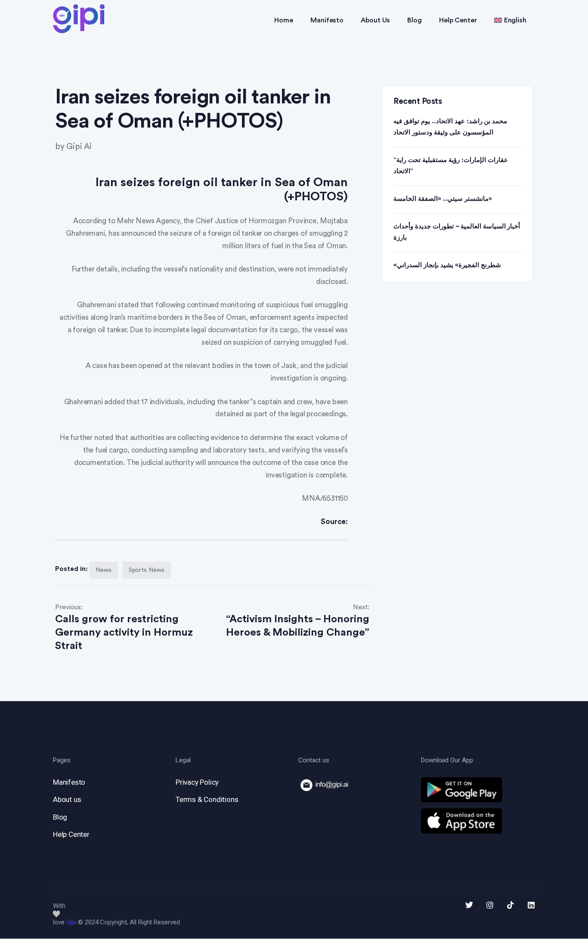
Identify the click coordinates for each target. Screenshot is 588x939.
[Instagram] (490, 905)
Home (283, 20)
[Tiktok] (510, 905)
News (103, 570)
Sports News (146, 570)
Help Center (458, 20)
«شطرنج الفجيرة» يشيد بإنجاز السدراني (447, 265)
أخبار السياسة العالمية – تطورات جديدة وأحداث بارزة (456, 232)
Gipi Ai (79, 147)
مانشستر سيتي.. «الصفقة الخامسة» (442, 199)
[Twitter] (469, 905)
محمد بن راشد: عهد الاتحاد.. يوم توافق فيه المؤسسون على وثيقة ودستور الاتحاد (450, 127)
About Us (375, 20)
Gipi (71, 922)
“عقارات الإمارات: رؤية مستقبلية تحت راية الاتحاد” (450, 166)
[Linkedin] (531, 905)
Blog (414, 20)
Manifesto (327, 20)
